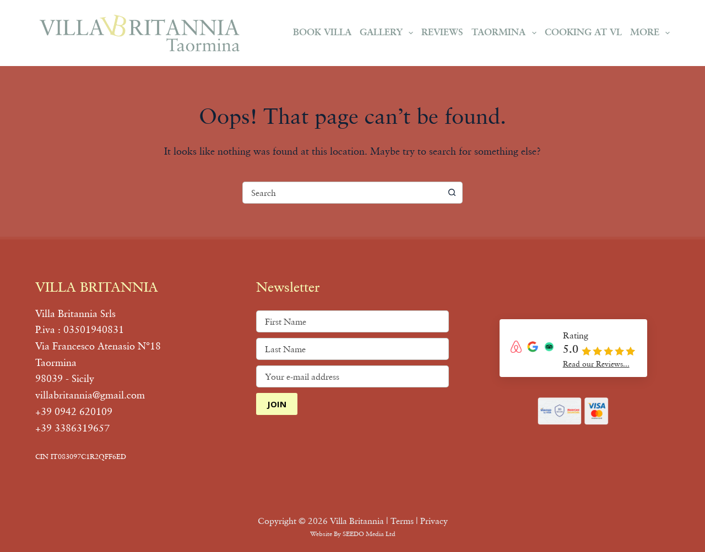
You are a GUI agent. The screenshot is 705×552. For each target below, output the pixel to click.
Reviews (442, 32)
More (644, 32)
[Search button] (451, 192)
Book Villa (322, 32)
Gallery (381, 32)
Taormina (498, 32)
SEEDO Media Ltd (369, 533)
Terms (402, 520)
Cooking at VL (583, 32)
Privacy (434, 520)
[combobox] (342, 193)
